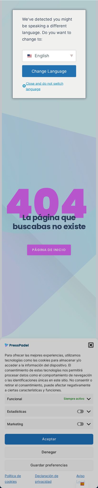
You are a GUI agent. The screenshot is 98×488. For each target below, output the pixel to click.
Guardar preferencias (49, 465)
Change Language (49, 71)
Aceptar (49, 439)
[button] (90, 345)
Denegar (49, 452)
